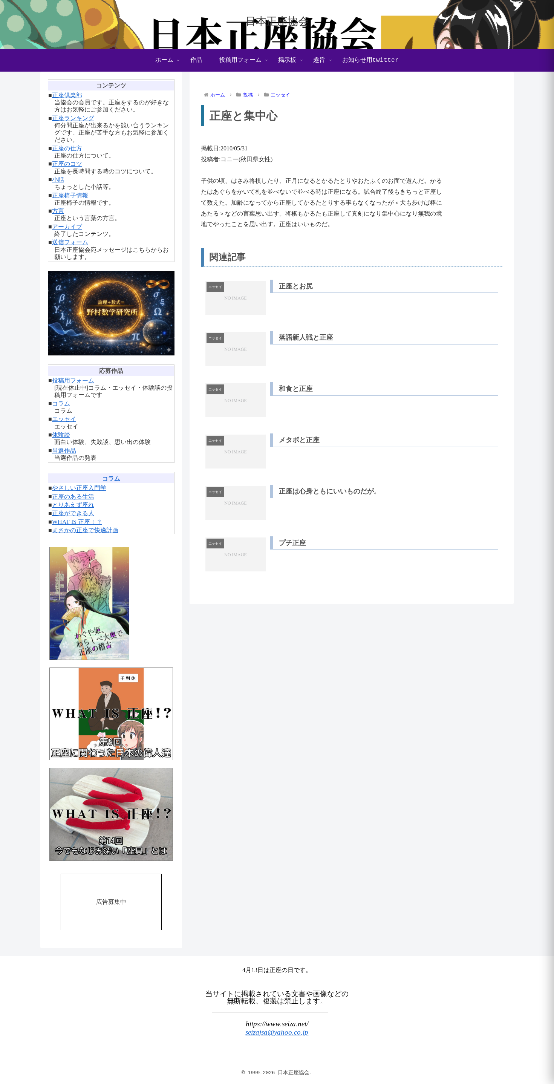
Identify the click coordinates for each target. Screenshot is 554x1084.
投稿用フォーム (73, 380)
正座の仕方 (67, 148)
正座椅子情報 (70, 195)
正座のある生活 (73, 496)
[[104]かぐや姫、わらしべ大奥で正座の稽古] (111, 603)
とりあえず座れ (73, 505)
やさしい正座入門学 (79, 488)
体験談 (61, 435)
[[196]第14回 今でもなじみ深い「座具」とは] (111, 814)
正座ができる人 (73, 513)
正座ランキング (73, 118)
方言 (58, 211)
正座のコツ (67, 164)
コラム (61, 403)
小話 (58, 179)
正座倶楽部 (67, 95)
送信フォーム (70, 242)
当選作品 (64, 450)
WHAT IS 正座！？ (77, 522)
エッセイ (64, 419)
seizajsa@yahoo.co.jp (276, 1032)
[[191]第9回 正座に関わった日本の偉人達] (111, 714)
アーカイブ (67, 227)
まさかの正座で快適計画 (85, 530)
